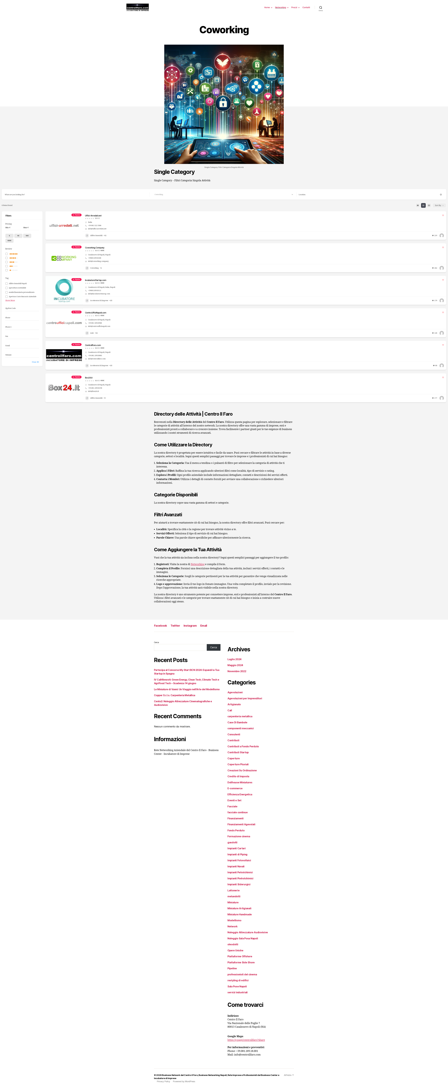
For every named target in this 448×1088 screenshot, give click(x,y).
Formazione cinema (239, 836)
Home (267, 7)
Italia (90, 222)
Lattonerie (234, 890)
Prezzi (294, 7)
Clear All (35, 362)
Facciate (232, 806)
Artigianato (234, 704)
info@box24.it (93, 391)
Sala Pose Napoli (237, 986)
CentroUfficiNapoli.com (95, 312)
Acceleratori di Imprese (99, 301)
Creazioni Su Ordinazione (242, 770)
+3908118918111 (94, 291)
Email (203, 625)
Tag (7, 278)
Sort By (438, 205)
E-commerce (235, 788)
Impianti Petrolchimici (240, 872)
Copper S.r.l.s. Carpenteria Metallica (174, 695)
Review (8, 249)
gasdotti (232, 842)
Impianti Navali (236, 866)
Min (7, 228)
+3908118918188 (94, 258)
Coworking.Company (94, 247)
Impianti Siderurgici (239, 884)
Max (25, 228)
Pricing (8, 224)
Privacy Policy (163, 1081)
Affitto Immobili (96, 236)
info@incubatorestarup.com (99, 294)
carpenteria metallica (240, 716)
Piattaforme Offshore (240, 956)
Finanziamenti (236, 818)
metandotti (234, 896)
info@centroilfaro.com (97, 359)
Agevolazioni (235, 692)
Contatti (306, 7)
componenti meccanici (241, 728)
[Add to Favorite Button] (443, 215)
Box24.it (88, 377)
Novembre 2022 (237, 671)
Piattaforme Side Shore (241, 962)
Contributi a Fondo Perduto (243, 746)
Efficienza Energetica (240, 794)
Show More (10, 300)
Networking (280, 7)
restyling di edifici (238, 980)
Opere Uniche (235, 950)
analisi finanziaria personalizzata (21, 292)
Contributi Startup (238, 752)
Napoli (107, 255)
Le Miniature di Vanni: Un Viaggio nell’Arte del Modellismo (187, 689)
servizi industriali (238, 992)
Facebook (160, 625)
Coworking (94, 268)
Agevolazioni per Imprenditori (245, 698)
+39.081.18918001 (95, 356)
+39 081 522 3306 (94, 226)
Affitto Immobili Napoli (18, 284)
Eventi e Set (234, 800)
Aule (92, 333)
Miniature (233, 902)
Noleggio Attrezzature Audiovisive (248, 932)
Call (230, 710)
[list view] (423, 205)
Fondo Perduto (236, 830)
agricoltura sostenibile (17, 288)
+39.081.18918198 (95, 388)
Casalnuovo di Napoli (96, 255)
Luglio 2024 (235, 659)
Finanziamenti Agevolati (241, 824)
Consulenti (234, 734)
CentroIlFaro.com (93, 345)
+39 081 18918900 (95, 323)
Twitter (175, 625)
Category (155, 195)
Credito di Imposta (238, 776)
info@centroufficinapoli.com (99, 326)
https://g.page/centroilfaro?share (246, 1040)
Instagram (190, 625)
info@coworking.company (98, 261)
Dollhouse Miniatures (240, 782)
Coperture (234, 758)
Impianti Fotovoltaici (239, 860)
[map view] (429, 205)
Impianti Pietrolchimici (240, 878)
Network (233, 926)
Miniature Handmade (240, 914)
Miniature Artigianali (239, 908)
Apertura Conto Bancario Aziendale (22, 297)
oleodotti (233, 944)
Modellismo (234, 920)
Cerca (156, 642)
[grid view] (417, 205)
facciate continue (238, 812)
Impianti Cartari (237, 848)
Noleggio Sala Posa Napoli (243, 938)
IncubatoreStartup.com (95, 280)
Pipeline (232, 968)
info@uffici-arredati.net (97, 229)
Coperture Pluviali (238, 764)
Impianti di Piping (237, 854)
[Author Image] (441, 235)
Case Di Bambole (237, 722)
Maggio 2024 (235, 665)
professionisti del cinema (242, 974)
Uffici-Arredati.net (93, 215)
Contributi (233, 740)
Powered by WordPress (184, 1081)
